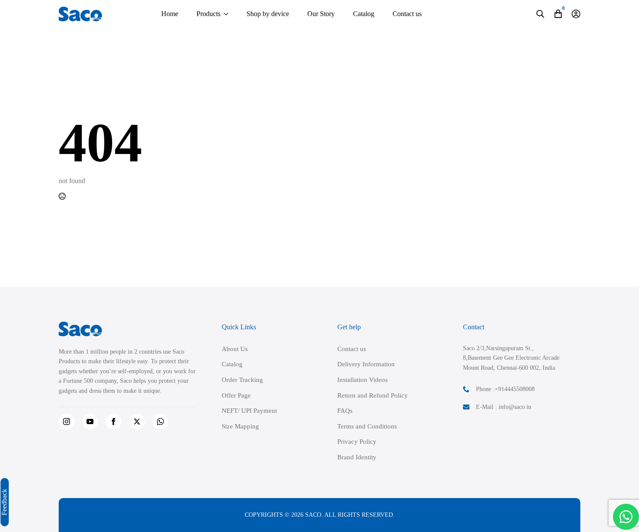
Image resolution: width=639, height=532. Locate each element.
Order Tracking (242, 379)
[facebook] (113, 421)
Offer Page (236, 395)
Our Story (321, 13)
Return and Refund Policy (372, 395)
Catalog (363, 13)
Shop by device (267, 13)
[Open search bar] (540, 14)
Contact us (407, 13)
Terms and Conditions (367, 426)
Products (208, 13)
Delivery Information (366, 364)
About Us (235, 348)
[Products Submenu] (226, 14)
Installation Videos (362, 379)
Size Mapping (240, 426)
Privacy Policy (356, 441)
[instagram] (66, 421)
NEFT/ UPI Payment (249, 410)
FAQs (345, 410)
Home (169, 13)
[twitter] (137, 421)
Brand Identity (356, 457)
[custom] (160, 421)
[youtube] (90, 421)
